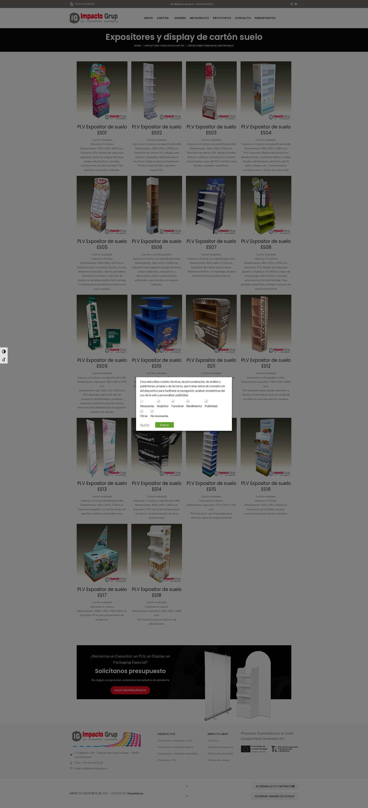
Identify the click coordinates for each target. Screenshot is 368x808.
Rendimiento (194, 406)
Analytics (162, 406)
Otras (144, 416)
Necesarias (147, 406)
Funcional (177, 406)
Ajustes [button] (145, 424)
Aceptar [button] (164, 424)
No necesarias (159, 416)
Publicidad (211, 406)
